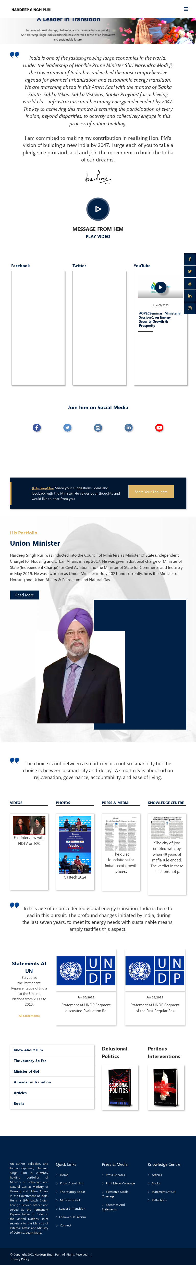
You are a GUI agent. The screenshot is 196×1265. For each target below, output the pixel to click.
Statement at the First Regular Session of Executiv (155, 1007)
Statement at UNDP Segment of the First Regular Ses (86, 1007)
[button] (14, 26)
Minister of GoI (26, 1071)
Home (63, 1175)
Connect (65, 1225)
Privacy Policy (20, 1259)
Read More (24, 594)
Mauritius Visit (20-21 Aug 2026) (75, 854)
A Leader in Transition (32, 1082)
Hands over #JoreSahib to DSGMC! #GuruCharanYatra (121, 845)
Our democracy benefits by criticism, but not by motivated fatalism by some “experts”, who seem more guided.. (167, 869)
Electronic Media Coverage (115, 1193)
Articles (20, 1092)
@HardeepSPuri (43, 488)
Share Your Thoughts (151, 491)
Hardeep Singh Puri (47, 1254)
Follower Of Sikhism (72, 1217)
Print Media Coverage (120, 1183)
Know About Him (28, 1049)
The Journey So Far (30, 1060)
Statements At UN (163, 1191)
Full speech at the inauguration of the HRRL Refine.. (29, 848)
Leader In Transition (72, 1208)
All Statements (29, 1015)
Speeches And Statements (113, 1207)
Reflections (159, 1200)
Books (19, 1103)
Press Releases (115, 1175)
